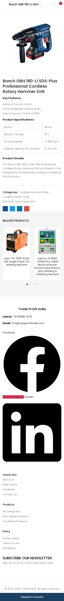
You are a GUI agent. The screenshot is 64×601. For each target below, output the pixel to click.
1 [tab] (27, 284)
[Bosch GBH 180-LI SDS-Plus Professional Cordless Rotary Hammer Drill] (5, 208)
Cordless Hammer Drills (33, 192)
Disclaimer (9, 548)
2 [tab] (30, 284)
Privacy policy (11, 538)
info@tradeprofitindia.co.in (27, 323)
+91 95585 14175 (22, 316)
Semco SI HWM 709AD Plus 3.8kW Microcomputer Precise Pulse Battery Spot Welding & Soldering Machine (47, 266)
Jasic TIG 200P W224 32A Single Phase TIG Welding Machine (17, 261)
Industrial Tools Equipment (19, 201)
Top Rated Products (15, 521)
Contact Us (10, 494)
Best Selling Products (15, 516)
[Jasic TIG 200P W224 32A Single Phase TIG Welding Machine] (16, 240)
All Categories (11, 511)
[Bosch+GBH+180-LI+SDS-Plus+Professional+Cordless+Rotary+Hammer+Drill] (12, 208)
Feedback (9, 489)
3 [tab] (33, 284)
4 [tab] (37, 284)
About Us (8, 479)
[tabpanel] (16, 254)
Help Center (10, 484)
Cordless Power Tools (16, 197)
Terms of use (11, 543)
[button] (58, 4)
